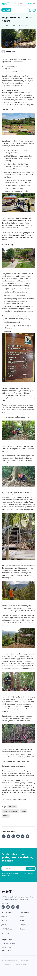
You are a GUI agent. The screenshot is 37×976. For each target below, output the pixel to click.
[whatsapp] (18, 836)
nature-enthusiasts (10, 811)
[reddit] (23, 836)
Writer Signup (5, 933)
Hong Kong (23, 925)
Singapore (23, 929)
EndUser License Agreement (9, 960)
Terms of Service (25, 873)
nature (5, 816)
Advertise (4, 916)
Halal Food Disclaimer (8, 943)
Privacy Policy (25, 960)
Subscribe (30, 868)
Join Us (3, 925)
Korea (22, 920)
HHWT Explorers (6, 929)
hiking (24, 811)
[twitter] (9, 836)
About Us (4, 920)
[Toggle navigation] (34, 3)
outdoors (12, 806)
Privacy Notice (6, 875)
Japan (22, 916)
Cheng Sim (10, 51)
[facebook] (4, 836)
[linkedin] (13, 836)
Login (30, 3)
